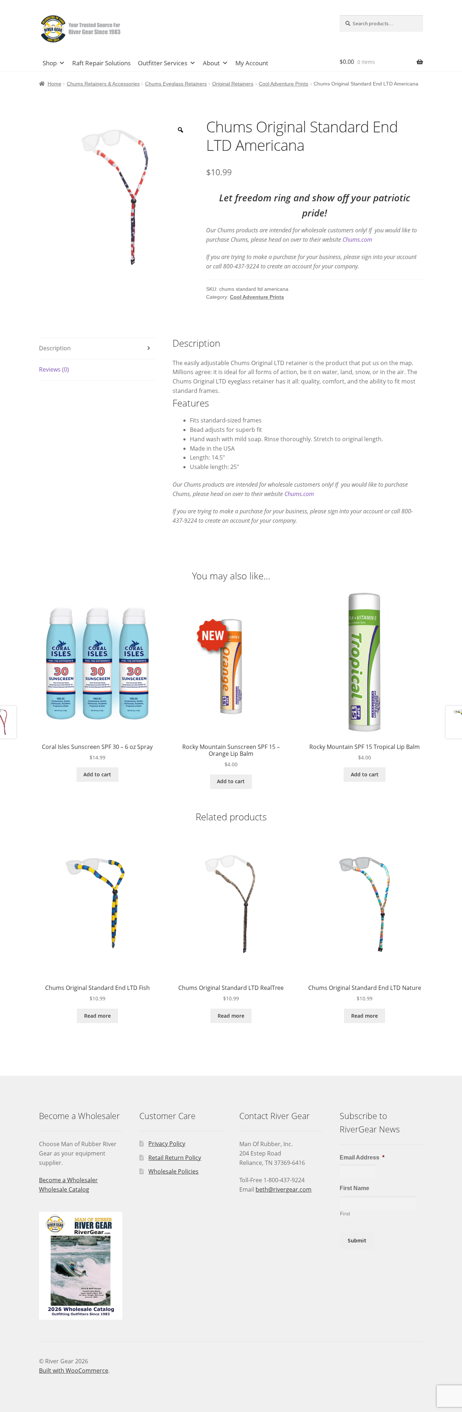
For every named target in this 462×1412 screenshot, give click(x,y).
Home (54, 84)
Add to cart (97, 774)
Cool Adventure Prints (283, 84)
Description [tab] (55, 348)
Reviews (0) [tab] (54, 369)
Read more (97, 1015)
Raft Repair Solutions (101, 63)
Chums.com (357, 240)
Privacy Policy (166, 1144)
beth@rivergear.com (283, 1189)
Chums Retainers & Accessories (103, 84)
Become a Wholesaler (68, 1180)
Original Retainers (232, 84)
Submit (357, 1240)
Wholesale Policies (173, 1171)
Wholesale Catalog (64, 1189)
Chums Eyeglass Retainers (176, 84)
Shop (50, 63)
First (345, 1213)
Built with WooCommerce (73, 1370)
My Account (251, 63)
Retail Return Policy (174, 1158)
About (211, 63)
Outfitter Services (162, 63)
